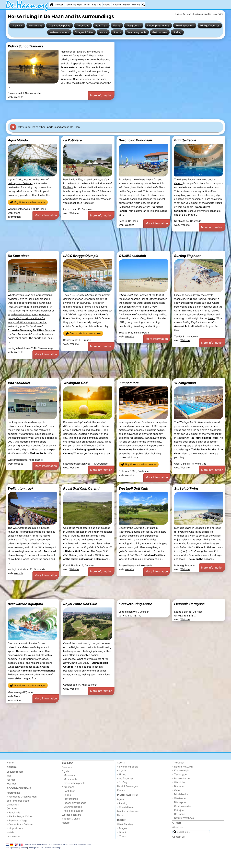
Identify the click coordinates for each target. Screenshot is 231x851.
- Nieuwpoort (180, 802)
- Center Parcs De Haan (20, 824)
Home (10, 762)
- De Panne (178, 814)
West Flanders (125, 824)
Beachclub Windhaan (135, 140)
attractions (46, 662)
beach (96, 75)
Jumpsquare (129, 383)
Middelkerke (44, 433)
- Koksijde (178, 810)
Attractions (83, 25)
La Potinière (72, 140)
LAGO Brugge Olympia (80, 256)
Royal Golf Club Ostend (81, 488)
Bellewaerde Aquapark (25, 604)
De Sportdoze (18, 256)
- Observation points (73, 783)
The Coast (178, 762)
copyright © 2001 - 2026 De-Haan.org (44, 848)
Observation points (59, 25)
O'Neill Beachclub (132, 256)
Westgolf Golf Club (133, 488)
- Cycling (122, 770)
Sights (65, 771)
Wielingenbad (185, 383)
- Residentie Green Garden (22, 796)
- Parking (122, 803)
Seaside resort (15, 771)
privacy (24, 848)
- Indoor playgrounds (74, 802)
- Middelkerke (180, 794)
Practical (116, 4)
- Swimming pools (127, 766)
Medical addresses (128, 811)
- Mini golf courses (72, 810)
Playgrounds (134, 25)
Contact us (178, 836)
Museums (17, 25)
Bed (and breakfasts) (18, 800)
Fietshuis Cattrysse (189, 604)
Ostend (178, 183)
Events (106, 4)
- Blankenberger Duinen (20, 816)
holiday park (20, 183)
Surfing (177, 32)
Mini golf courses (210, 25)
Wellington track (20, 488)
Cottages (12, 808)
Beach (87, 4)
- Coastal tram (125, 807)
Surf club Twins (186, 488)
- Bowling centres (72, 806)
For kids (11, 779)
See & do (96, 4)
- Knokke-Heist (181, 770)
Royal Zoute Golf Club (80, 604)
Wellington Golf (75, 383)
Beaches (67, 767)
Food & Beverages (127, 786)
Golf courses (159, 32)
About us (177, 827)
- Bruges (122, 828)
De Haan (59, 4)
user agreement (12, 848)
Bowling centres (185, 25)
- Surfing (122, 782)
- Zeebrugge (179, 774)
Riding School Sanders (25, 46)
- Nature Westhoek (183, 817)
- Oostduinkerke (181, 806)
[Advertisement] (107, 109)
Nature (103, 32)
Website (18, 97)
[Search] (143, 4)
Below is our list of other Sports (35, 126)
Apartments (13, 792)
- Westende (179, 798)
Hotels (10, 832)
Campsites (13, 804)
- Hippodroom (15, 828)
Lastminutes (13, 836)
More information (101, 95)
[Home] (51, 4)
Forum (120, 815)
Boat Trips (101, 25)
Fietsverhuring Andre (135, 604)
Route (120, 799)
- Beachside (13, 812)
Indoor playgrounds (158, 25)
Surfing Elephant (187, 256)
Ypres (11, 651)
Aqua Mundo (18, 140)
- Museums (68, 775)
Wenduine (94, 51)
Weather (136, 4)
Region (126, 4)
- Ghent (121, 832)
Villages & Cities (84, 32)
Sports (117, 32)
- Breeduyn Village (17, 820)
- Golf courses (125, 778)
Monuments (35, 25)
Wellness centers (59, 32)
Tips (9, 775)
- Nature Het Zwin (182, 766)
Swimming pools (136, 32)
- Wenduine (178, 782)
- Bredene (177, 786)
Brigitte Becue (185, 140)
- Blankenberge (181, 778)
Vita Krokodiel (19, 383)
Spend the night (73, 4)
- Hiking (121, 774)
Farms (116, 25)
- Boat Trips (68, 791)
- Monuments (69, 779)
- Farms (66, 794)
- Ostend (177, 790)
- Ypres (121, 836)
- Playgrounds (70, 798)
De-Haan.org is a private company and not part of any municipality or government (57, 844)
